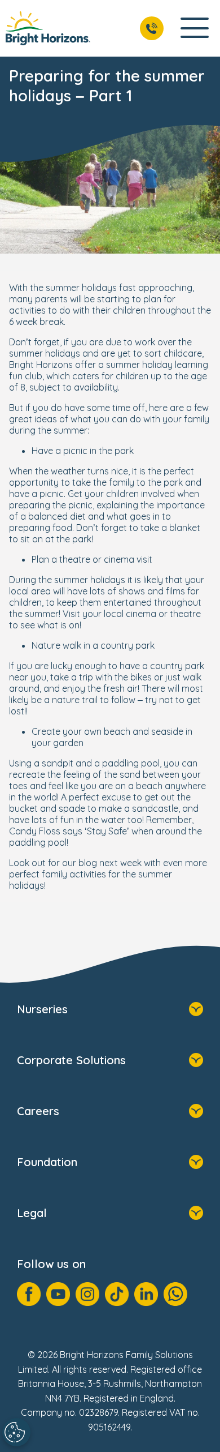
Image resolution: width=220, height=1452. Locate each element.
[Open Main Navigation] (195, 29)
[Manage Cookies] (16, 1432)
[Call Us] (152, 28)
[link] (48, 28)
